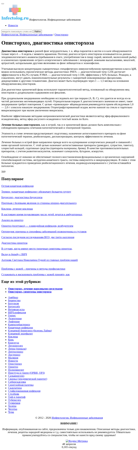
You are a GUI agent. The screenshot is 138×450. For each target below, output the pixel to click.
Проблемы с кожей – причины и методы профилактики (33, 268)
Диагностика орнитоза (14, 243)
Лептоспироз (15, 351)
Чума (11, 412)
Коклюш (13, 336)
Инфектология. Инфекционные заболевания (27, 34)
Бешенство (14, 300)
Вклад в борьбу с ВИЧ (14, 254)
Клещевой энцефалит (20, 333)
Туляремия (14, 403)
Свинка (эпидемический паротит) (27, 378)
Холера (12, 406)
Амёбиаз (13, 297)
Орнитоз (13, 366)
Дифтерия (14, 321)
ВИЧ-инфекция (17, 312)
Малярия (13, 357)
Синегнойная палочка (20, 384)
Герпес (12, 315)
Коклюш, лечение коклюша (17, 208)
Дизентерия (15, 318)
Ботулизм (13, 303)
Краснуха (13, 342)
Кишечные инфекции (20, 327)
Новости (13, 25)
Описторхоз (61, 34)
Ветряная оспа (16, 309)
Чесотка (12, 409)
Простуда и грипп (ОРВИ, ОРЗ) (26, 372)
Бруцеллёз (14, 306)
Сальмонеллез (16, 375)
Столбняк (13, 394)
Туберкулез (14, 400)
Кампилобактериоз (19, 324)
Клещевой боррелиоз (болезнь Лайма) (30, 330)
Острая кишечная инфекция (17, 186)
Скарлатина (15, 387)
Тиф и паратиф (16, 397)
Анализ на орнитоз (12, 220)
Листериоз (14, 354)
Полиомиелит (16, 369)
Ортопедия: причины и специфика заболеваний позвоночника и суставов (44, 231)
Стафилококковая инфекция (24, 390)
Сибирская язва (17, 381)
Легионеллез (15, 345)
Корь (11, 339)
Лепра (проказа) (17, 348)
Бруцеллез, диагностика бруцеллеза (21, 197)
